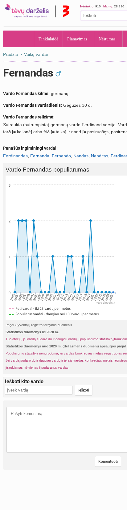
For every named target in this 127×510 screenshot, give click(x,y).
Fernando (61, 155)
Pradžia (18, 39)
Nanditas (99, 155)
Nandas (80, 155)
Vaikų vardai (36, 54)
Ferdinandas (15, 155)
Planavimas (77, 39)
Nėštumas (107, 39)
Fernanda (39, 155)
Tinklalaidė (48, 39)
